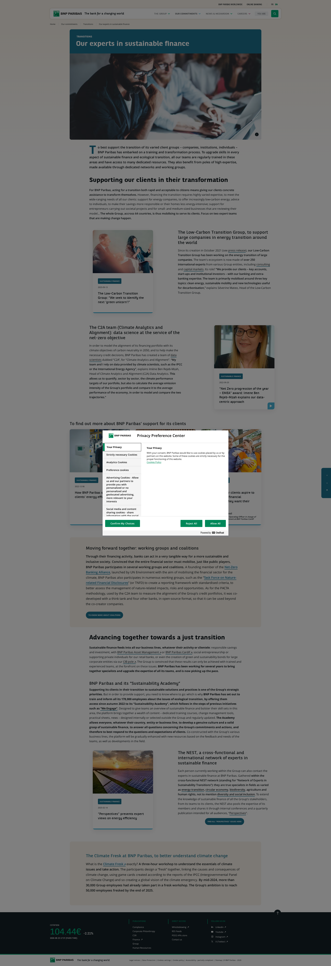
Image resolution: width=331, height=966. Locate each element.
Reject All (191, 523)
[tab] (122, 447)
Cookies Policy (154, 462)
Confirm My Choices (123, 523)
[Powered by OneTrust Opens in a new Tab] (213, 533)
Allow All (215, 523)
